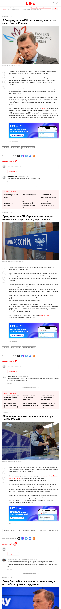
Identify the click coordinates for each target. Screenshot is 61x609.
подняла (44, 108)
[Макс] (22, 155)
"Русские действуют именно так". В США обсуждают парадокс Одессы (28, 204)
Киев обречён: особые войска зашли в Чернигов (30, 195)
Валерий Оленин (13, 341)
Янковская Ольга (14, 141)
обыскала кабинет (45, 315)
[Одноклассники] (34, 155)
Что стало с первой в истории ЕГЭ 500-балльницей (10, 203)
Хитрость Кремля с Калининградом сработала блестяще (47, 203)
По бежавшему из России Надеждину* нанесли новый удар (11, 397)
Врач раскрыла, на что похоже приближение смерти (11, 195)
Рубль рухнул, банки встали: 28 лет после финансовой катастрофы (48, 195)
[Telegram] (26, 155)
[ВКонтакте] (30, 155)
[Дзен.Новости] (18, 155)
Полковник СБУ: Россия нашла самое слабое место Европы (48, 397)
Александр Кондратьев (15, 523)
